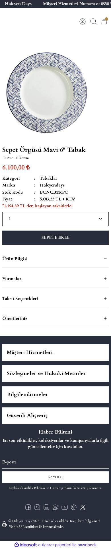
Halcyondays (52, 185)
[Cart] (104, 21)
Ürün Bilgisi (15, 259)
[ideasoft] (25, 545)
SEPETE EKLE (55, 237)
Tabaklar (48, 178)
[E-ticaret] (54, 545)
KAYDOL (55, 477)
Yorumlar (11, 278)
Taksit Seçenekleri (20, 298)
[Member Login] (82, 21)
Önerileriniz (14, 318)
